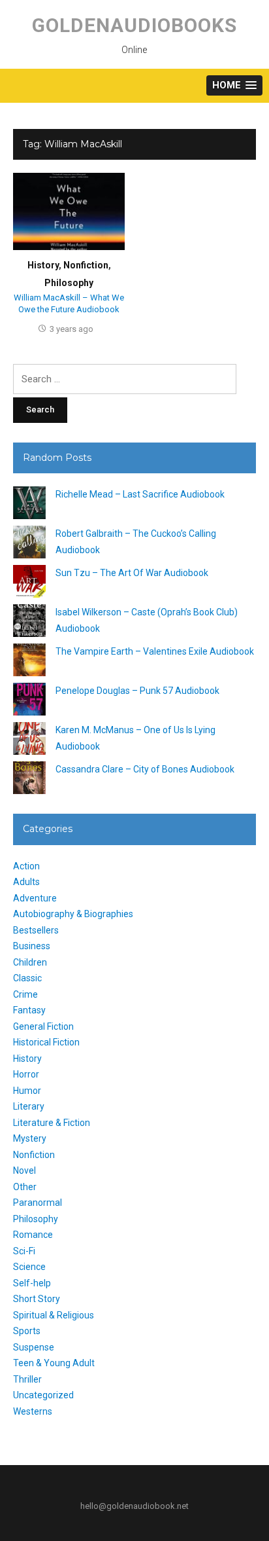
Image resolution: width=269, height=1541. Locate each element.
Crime (25, 994)
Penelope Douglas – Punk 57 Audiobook (137, 690)
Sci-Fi (24, 1251)
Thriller (27, 1379)
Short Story (36, 1299)
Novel (24, 1170)
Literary (28, 1106)
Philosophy (68, 283)
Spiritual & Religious (53, 1315)
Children (30, 962)
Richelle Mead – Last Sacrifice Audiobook (140, 494)
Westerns (32, 1411)
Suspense (33, 1347)
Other (25, 1187)
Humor (27, 1090)
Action (26, 866)
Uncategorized (43, 1395)
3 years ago (71, 329)
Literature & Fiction (51, 1122)
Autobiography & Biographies (73, 914)
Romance (33, 1234)
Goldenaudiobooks (134, 25)
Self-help (32, 1283)
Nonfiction (85, 265)
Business (31, 946)
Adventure (35, 898)
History (43, 265)
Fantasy (29, 1010)
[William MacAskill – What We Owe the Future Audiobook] (69, 210)
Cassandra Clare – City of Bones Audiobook (144, 769)
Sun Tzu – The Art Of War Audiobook (131, 573)
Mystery (29, 1138)
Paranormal (37, 1202)
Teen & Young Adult (54, 1363)
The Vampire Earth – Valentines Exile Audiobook (154, 651)
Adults (26, 882)
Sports (26, 1331)
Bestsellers (36, 930)
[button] (234, 85)
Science (29, 1266)
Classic (27, 978)
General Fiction (43, 1026)
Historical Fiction (46, 1042)
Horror (26, 1074)
